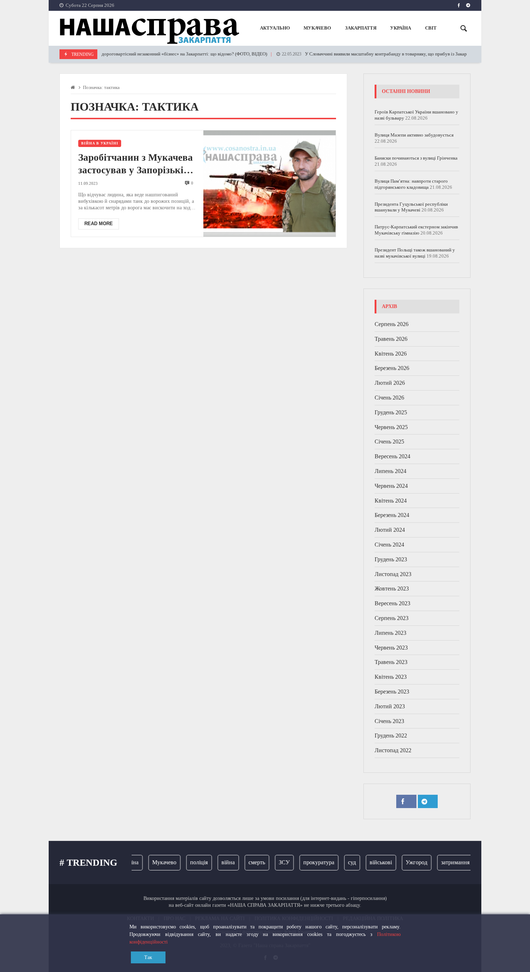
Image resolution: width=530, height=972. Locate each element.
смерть (248, 862)
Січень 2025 (389, 441)
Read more (98, 223)
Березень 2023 (392, 691)
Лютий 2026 (390, 383)
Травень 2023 (391, 662)
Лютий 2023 (390, 706)
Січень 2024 (389, 544)
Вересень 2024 (392, 456)
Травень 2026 (391, 339)
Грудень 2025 (391, 412)
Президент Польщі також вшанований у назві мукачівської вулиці (415, 253)
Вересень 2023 (392, 603)
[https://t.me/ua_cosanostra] (468, 5)
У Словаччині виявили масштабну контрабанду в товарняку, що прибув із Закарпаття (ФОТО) (376, 54)
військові (373, 862)
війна (220, 862)
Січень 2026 (389, 397)
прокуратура (310, 862)
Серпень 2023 (391, 618)
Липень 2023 (390, 633)
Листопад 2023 (393, 574)
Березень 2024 (392, 515)
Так (148, 957)
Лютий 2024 (390, 530)
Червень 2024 (391, 486)
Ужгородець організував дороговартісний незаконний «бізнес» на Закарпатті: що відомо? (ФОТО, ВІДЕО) (135, 54)
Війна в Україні (99, 143)
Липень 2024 (390, 471)
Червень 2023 (391, 648)
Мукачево (156, 862)
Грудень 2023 (391, 559)
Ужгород (408, 862)
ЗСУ (276, 862)
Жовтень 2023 (392, 588)
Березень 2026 (392, 368)
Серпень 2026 (391, 324)
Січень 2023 (389, 721)
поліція (191, 862)
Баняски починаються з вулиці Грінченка (416, 158)
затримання (447, 862)
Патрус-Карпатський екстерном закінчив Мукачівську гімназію (416, 230)
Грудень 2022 (391, 735)
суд (344, 862)
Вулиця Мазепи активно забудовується (414, 135)
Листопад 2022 (393, 750)
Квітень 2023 (391, 677)
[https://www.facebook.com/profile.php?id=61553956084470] (458, 5)
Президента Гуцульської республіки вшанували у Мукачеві (411, 207)
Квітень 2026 (391, 354)
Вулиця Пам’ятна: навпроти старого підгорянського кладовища (411, 184)
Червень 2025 (391, 427)
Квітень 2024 (391, 501)
